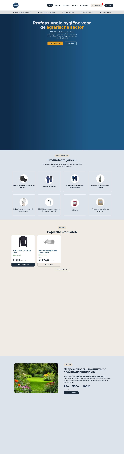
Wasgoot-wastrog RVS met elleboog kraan (48, 251)
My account (84, 5)
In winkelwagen (24, 264)
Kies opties (50, 264)
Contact (74, 5)
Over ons (57, 5)
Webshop (66, 5)
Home (50, 5)
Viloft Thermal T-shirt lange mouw (22, 251)
